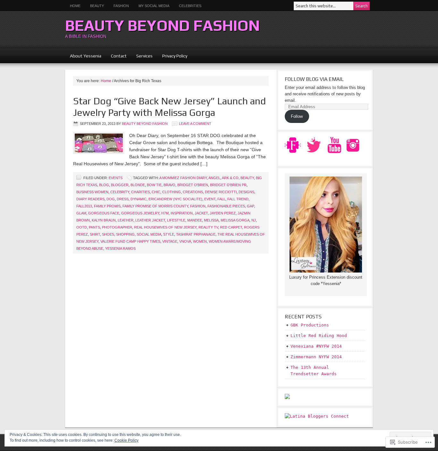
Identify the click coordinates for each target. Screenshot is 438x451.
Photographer (117, 227)
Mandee (194, 220)
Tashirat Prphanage (195, 234)
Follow (297, 116)
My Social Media (151, 6)
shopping (125, 234)
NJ (253, 220)
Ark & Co (230, 178)
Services (144, 55)
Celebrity (119, 192)
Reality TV (208, 227)
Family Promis (107, 206)
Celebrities (190, 6)
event (209, 199)
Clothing (171, 192)
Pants (94, 227)
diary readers (90, 199)
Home (75, 6)
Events (115, 178)
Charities (140, 192)
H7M (165, 213)
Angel (214, 178)
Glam (81, 213)
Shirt (95, 234)
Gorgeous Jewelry (140, 213)
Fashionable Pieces (226, 206)
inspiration (182, 213)
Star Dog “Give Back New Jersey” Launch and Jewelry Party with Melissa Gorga (169, 106)
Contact (119, 55)
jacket (201, 213)
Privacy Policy (174, 55)
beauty (247, 178)
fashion (198, 206)
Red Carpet (231, 227)
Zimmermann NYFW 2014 (316, 356)
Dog (110, 199)
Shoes (108, 234)
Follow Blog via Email (314, 79)
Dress (123, 199)
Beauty (94, 6)
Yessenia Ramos (120, 248)
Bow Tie (154, 185)
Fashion (121, 6)
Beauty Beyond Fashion (162, 25)
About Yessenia (85, 55)
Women (200, 241)
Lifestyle (176, 220)
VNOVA (185, 241)
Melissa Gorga (235, 220)
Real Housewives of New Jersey (165, 227)
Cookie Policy (126, 440)
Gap (250, 206)
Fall (221, 199)
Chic (156, 192)
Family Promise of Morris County (155, 206)
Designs (246, 192)
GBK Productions (310, 325)
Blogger (120, 185)
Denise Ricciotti (221, 192)
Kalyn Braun (104, 220)
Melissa (211, 220)
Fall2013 (84, 206)
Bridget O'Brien (192, 185)
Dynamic (139, 199)
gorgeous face (103, 213)
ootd (81, 227)
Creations (193, 192)
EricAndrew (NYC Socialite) (175, 199)
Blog (104, 185)
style (168, 234)
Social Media (149, 234)
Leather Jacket (150, 220)
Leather (125, 220)
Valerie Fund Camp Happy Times (130, 241)
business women (92, 192)
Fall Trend (237, 199)
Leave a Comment (195, 124)
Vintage (169, 241)
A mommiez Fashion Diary (183, 178)
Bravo (169, 185)
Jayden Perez (223, 213)
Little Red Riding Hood (319, 335)
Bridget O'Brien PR (228, 185)
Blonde (138, 185)
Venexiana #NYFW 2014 (316, 346)
